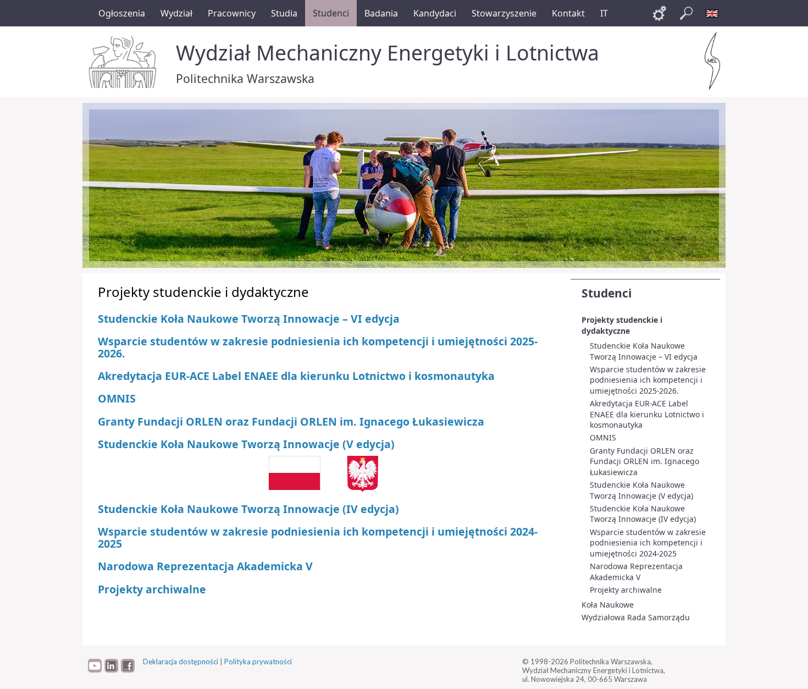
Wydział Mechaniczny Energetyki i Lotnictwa (387, 52)
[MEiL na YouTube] (95, 670)
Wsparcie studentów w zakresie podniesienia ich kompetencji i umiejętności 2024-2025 (648, 543)
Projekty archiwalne (626, 590)
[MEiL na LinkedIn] (111, 670)
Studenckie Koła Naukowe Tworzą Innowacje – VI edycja (644, 351)
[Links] (659, 13)
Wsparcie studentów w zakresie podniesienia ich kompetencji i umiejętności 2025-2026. (648, 380)
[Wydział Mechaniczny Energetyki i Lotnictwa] (712, 61)
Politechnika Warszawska (245, 78)
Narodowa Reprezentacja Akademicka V (636, 571)
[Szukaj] (686, 13)
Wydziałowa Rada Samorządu (636, 617)
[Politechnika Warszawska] (123, 62)
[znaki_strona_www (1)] (323, 472)
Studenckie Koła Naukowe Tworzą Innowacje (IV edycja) (643, 514)
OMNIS (603, 437)
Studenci (607, 293)
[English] (712, 13)
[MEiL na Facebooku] (128, 670)
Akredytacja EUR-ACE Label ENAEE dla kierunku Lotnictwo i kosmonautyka (647, 414)
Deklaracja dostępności (180, 661)
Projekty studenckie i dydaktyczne (622, 325)
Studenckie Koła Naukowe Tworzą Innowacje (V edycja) (641, 490)
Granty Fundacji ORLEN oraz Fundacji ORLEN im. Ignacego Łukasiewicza (644, 461)
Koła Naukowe (608, 604)
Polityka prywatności (258, 661)
